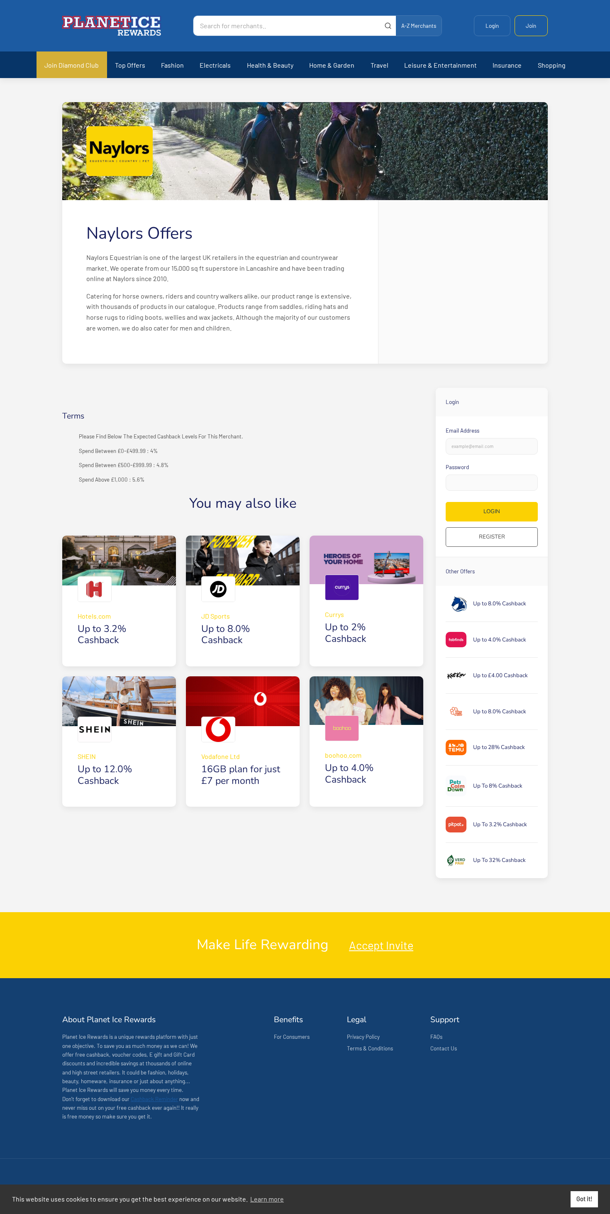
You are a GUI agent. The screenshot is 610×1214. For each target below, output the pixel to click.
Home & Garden (331, 65)
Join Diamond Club (71, 65)
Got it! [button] (584, 1198)
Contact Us (443, 1048)
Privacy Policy (363, 1036)
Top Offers (130, 65)
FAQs (436, 1036)
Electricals (215, 65)
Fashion (172, 65)
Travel (379, 65)
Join (531, 25)
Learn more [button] (267, 1199)
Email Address (462, 430)
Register (492, 537)
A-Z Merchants (418, 25)
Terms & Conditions (370, 1048)
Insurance (507, 65)
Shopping (552, 65)
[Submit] (387, 26)
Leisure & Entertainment (440, 65)
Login (492, 25)
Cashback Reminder (154, 1099)
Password (457, 467)
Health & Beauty (270, 65)
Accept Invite (381, 945)
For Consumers (292, 1036)
